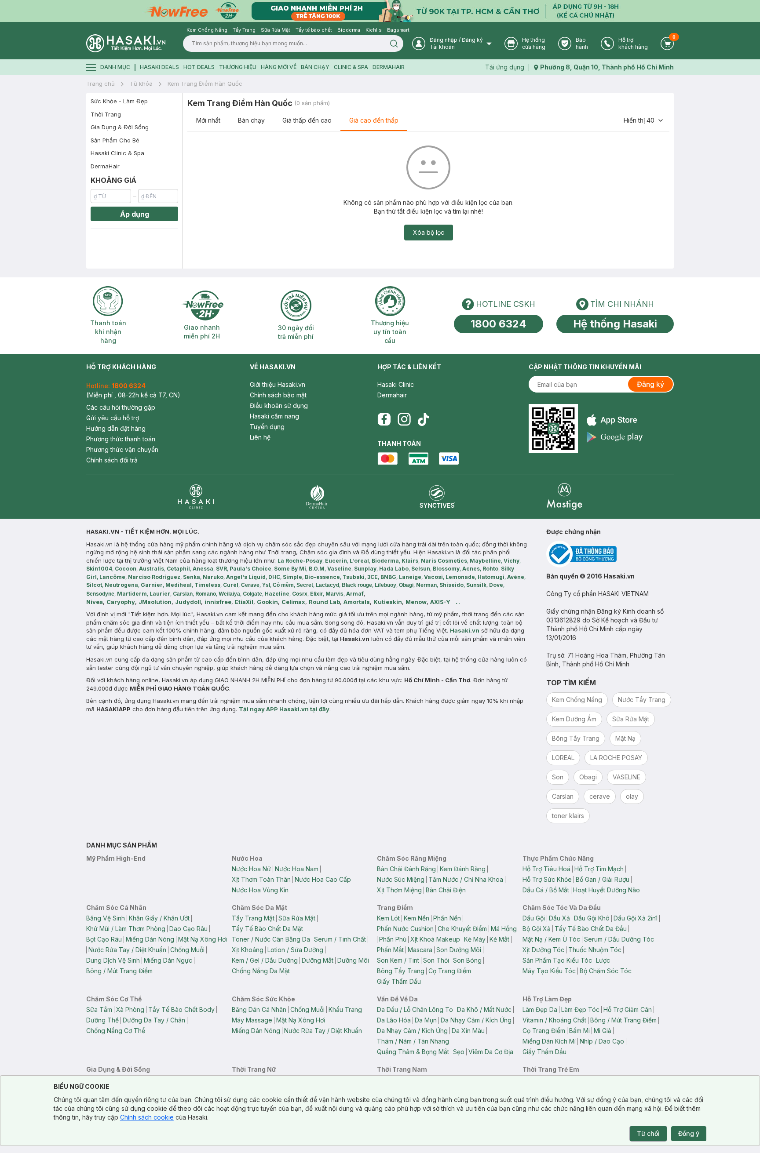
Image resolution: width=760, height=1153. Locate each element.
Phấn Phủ (392, 939)
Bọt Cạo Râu (104, 939)
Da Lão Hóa (394, 1020)
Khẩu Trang (345, 1009)
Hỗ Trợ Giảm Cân (627, 1009)
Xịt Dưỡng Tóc (543, 949)
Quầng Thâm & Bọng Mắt (413, 1051)
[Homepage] (125, 43)
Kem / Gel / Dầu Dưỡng (265, 960)
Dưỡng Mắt (317, 960)
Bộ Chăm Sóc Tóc (606, 971)
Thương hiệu (237, 67)
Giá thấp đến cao (307, 120)
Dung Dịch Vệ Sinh (113, 960)
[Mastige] (564, 496)
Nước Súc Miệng (400, 879)
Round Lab (324, 601)
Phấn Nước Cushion (405, 928)
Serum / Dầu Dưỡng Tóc (619, 939)
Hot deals (199, 67)
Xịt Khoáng (247, 949)
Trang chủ (100, 83)
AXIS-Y (440, 601)
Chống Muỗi (187, 949)
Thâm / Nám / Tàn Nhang (413, 1041)
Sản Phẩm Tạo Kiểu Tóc (557, 960)
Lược (603, 960)
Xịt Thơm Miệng (399, 890)
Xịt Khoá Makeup (435, 939)
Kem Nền (416, 918)
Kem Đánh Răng (463, 869)
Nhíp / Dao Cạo (602, 1041)
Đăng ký (650, 384)
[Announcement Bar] (380, 11)
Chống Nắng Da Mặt (261, 971)
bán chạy (315, 67)
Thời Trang (106, 114)
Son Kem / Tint (398, 960)
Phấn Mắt (390, 949)
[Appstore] (615, 420)
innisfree (218, 601)
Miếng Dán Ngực (168, 960)
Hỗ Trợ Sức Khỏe (547, 879)
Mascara (420, 949)
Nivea (94, 601)
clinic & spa (351, 67)
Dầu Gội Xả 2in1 (636, 918)
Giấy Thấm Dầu (399, 981)
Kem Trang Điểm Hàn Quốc (205, 83)
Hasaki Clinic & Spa (117, 152)
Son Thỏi (436, 960)
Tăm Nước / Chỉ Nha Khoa (465, 879)
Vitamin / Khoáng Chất (554, 1020)
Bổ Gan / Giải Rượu (602, 879)
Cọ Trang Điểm (449, 971)
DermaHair (389, 67)
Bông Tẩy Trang (400, 971)
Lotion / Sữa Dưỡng (295, 949)
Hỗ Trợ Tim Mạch (599, 869)
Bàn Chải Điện (446, 890)
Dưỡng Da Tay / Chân (154, 1020)
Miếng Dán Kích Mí (549, 1041)
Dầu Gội (533, 918)
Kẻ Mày (475, 939)
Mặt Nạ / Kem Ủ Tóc (551, 939)
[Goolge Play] (615, 437)
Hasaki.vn (464, 630)
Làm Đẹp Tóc (580, 1009)
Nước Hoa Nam (296, 869)
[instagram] (404, 419)
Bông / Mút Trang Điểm (119, 971)
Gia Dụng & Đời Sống (120, 127)
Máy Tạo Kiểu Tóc (549, 971)
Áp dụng (134, 214)
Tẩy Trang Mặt (253, 918)
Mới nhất (208, 120)
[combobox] (643, 120)
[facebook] (384, 419)
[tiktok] (423, 419)
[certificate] (610, 554)
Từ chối (648, 1133)
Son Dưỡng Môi (458, 949)
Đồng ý (688, 1133)
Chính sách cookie (147, 1117)
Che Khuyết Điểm (462, 928)
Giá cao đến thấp (373, 120)
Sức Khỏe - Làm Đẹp (119, 101)
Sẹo (458, 1051)
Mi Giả (602, 1030)
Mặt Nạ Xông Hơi (202, 939)
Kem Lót (388, 918)
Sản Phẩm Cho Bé (115, 140)
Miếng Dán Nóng (150, 939)
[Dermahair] (317, 496)
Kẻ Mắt (499, 939)
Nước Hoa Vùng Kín (260, 890)
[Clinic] (196, 496)
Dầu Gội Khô (592, 918)
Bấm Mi (579, 1030)
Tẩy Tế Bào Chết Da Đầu (591, 928)
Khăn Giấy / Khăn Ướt (159, 918)
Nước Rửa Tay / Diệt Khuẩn (127, 949)
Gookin (267, 601)
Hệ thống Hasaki (615, 323)
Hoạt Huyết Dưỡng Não (606, 890)
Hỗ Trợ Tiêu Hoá (546, 869)
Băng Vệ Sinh (105, 918)
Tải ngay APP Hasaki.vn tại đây (284, 709)
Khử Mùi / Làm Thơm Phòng (125, 928)
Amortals (356, 601)
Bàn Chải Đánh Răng (406, 869)
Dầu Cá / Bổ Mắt (545, 890)
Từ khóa (141, 83)
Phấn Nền (447, 918)
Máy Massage (252, 1020)
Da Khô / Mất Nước (484, 1009)
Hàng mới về (278, 67)
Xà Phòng (130, 1009)
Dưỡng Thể (102, 1020)
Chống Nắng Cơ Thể (115, 1030)
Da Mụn (426, 1020)
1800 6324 (498, 323)
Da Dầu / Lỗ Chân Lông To (415, 1009)
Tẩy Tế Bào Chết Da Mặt (267, 928)
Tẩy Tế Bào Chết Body (181, 1009)
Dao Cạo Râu (188, 928)
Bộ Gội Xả (536, 928)
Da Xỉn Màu (468, 1030)
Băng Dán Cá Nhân (259, 1009)
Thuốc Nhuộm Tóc (594, 949)
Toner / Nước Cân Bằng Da (271, 939)
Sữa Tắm (99, 1009)
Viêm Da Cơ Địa (490, 1051)
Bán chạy (251, 120)
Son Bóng (467, 960)
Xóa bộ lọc (428, 232)
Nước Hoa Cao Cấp (323, 879)
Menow (416, 601)
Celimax (293, 601)
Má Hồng (504, 928)
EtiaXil (244, 601)
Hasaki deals (159, 67)
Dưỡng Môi (353, 960)
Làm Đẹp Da (539, 1009)
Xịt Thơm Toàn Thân (261, 879)
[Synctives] (437, 496)
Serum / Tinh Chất (340, 939)
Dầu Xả (559, 918)
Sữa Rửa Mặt (296, 918)
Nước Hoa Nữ (251, 869)
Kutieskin (387, 601)
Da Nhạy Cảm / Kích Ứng (476, 1020)
